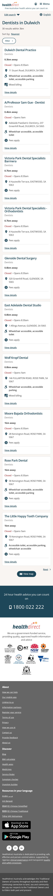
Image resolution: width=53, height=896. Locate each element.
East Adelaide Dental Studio (22, 305)
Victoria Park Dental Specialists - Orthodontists (25, 209)
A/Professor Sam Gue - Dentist (24, 102)
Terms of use (8, 717)
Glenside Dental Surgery (20, 258)
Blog (4, 754)
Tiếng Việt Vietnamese (12, 816)
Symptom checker (10, 779)
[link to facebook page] (9, 848)
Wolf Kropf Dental (16, 358)
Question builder (10, 784)
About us (6, 742)
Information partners (11, 707)
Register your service (11, 712)
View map (29, 574)
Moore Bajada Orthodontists (23, 413)
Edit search (10, 14)
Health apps (7, 764)
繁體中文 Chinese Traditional (15, 811)
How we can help (10, 692)
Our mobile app (9, 697)
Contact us (7, 732)
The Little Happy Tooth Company (26, 516)
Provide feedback (10, 737)
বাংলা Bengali (7, 801)
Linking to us (8, 702)
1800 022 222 (28, 607)
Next (45, 569)
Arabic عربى (7, 796)
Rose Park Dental (15, 460)
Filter (10, 41)
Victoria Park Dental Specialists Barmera (24, 159)
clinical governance (19, 860)
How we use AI (8, 727)
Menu (46, 3)
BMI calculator (8, 759)
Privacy (5, 722)
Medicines (7, 769)
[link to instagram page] (15, 848)
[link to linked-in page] (21, 848)
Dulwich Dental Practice (20, 50)
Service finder (8, 774)
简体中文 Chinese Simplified (14, 806)
